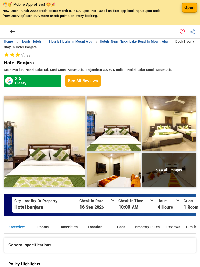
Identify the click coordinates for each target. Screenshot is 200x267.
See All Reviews (83, 80)
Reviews (173, 227)
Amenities (69, 227)
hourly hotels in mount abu (70, 41)
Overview (17, 227)
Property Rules (147, 227)
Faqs (121, 227)
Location (95, 227)
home (8, 41)
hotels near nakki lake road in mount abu (134, 41)
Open (189, 7)
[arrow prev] (12, 31)
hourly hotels (31, 41)
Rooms (43, 227)
